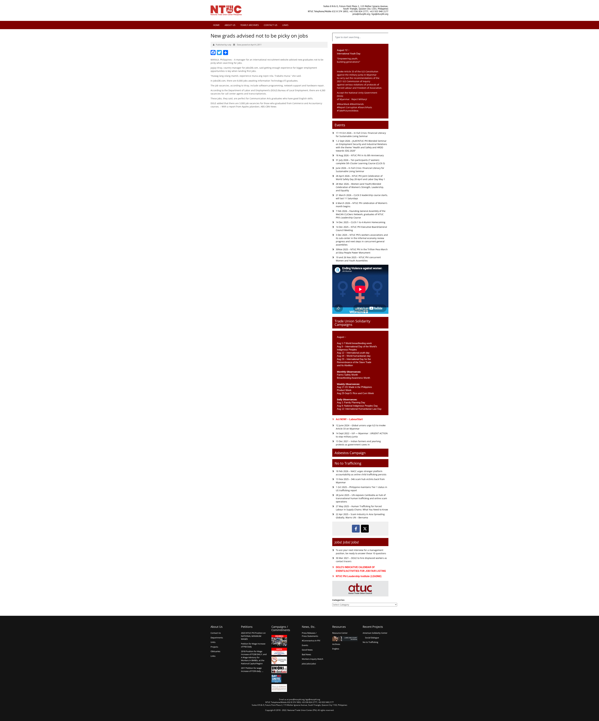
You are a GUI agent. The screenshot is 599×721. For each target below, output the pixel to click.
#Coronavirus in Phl (311, 640)
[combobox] (360, 37)
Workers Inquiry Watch (312, 659)
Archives (336, 644)
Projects (214, 646)
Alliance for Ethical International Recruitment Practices (279, 688)
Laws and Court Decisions (345, 638)
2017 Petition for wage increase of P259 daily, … (252, 670)
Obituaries (215, 651)
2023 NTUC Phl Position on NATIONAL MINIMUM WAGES (253, 636)
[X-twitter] (365, 529)
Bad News (306, 654)
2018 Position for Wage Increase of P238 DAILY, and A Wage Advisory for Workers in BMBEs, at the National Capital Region (254, 657)
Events (340, 125)
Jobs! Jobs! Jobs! (347, 542)
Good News (307, 649)
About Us (230, 25)
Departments (217, 637)
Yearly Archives (249, 25)
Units (213, 642)
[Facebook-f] (356, 529)
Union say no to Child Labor (279, 669)
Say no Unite (279, 678)
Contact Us (270, 25)
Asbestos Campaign (350, 452)
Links (285, 25)
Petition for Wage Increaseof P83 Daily (253, 645)
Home (216, 25)
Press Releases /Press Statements (310, 634)
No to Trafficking (348, 463)
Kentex (279, 651)
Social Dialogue (372, 637)
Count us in (279, 660)
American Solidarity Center (375, 633)
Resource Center (340, 633)
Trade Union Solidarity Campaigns (352, 323)
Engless (335, 648)
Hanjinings (279, 640)
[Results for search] (360, 43)
